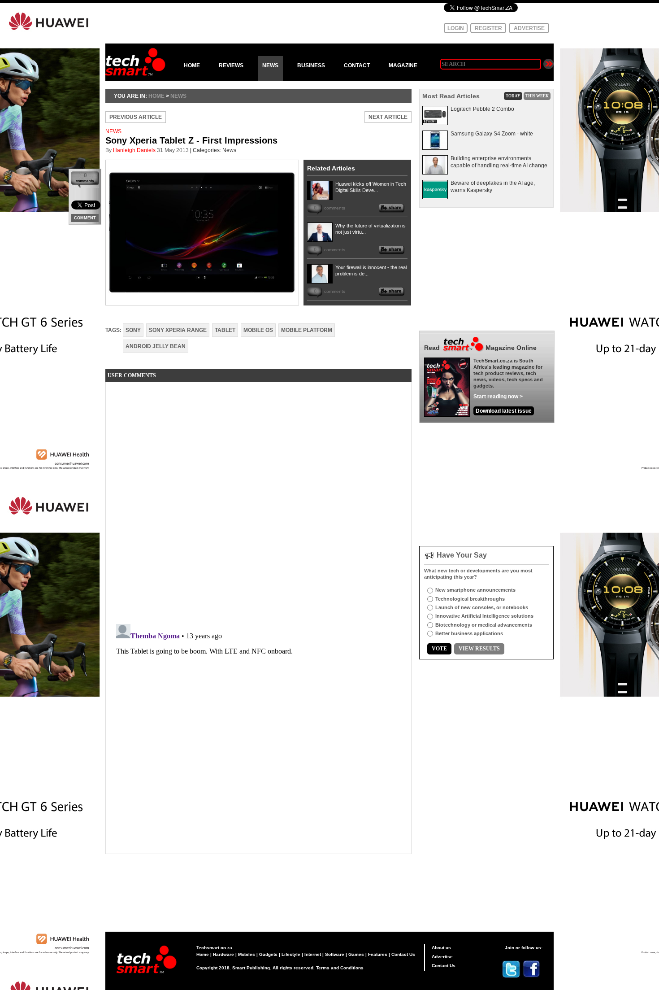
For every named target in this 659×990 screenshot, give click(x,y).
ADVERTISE (529, 28)
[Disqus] (258, 500)
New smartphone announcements (475, 590)
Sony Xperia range (178, 330)
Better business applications (469, 633)
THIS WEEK (537, 96)
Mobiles (246, 954)
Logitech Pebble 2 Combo (482, 109)
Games (356, 954)
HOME (192, 65)
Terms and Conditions (340, 967)
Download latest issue (504, 411)
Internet (312, 954)
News (178, 96)
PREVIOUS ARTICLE (135, 117)
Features (377, 954)
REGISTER (488, 28)
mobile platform (306, 330)
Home (202, 954)
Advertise (442, 956)
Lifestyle (291, 954)
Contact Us (403, 954)
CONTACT (357, 65)
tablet (225, 330)
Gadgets (268, 954)
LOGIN (455, 28)
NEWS (270, 65)
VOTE (439, 648)
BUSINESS (311, 65)
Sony (133, 330)
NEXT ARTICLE (388, 117)
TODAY (513, 96)
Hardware (223, 954)
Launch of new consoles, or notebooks (481, 607)
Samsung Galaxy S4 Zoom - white (492, 134)
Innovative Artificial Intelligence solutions (484, 616)
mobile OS (258, 330)
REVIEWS (231, 65)
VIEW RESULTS (479, 648)
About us (441, 947)
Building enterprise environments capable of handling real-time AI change (499, 162)
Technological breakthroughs (470, 599)
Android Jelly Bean (156, 346)
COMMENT (85, 218)
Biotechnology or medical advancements (483, 625)
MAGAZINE (403, 65)
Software (334, 954)
